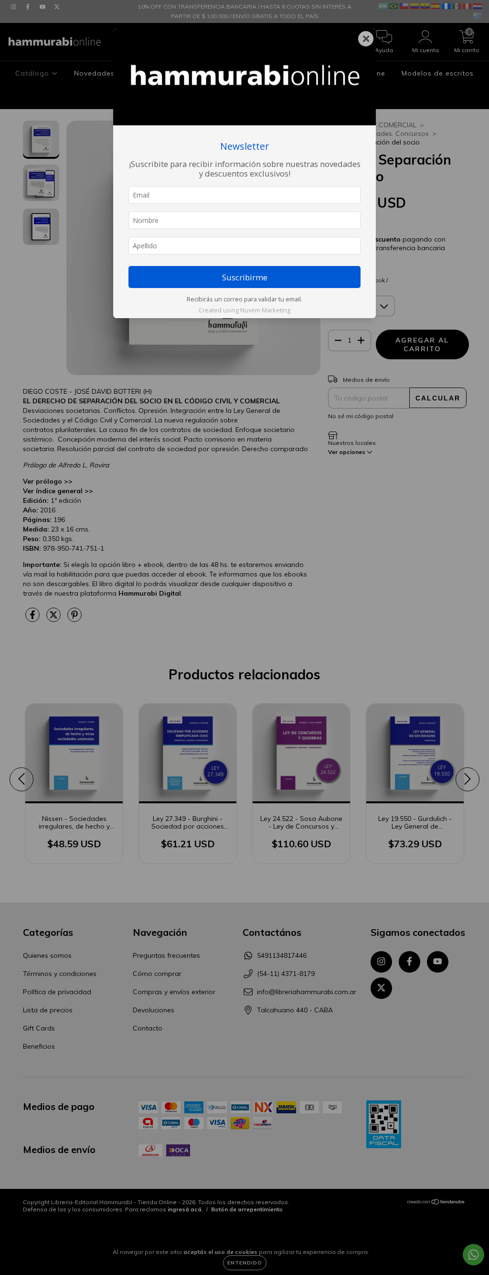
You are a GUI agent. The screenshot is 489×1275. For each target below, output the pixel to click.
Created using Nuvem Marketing (244, 310)
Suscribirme (244, 277)
